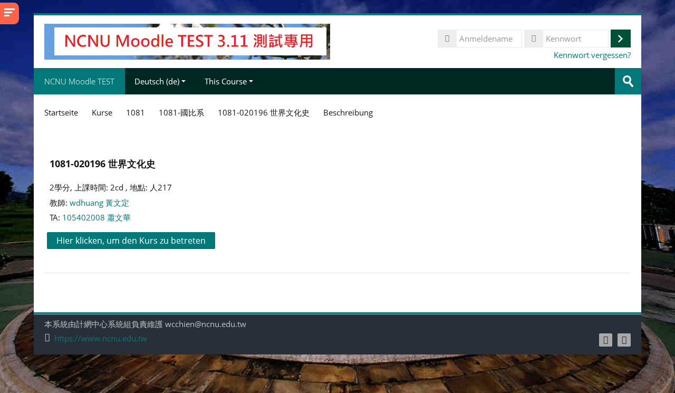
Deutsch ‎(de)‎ (156, 81)
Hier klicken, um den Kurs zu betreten (131, 240)
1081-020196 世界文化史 (103, 163)
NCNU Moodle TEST (79, 81)
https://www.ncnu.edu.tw (100, 338)
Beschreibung (348, 112)
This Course (226, 81)
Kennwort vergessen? (592, 55)
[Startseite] (187, 40)
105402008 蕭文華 (96, 217)
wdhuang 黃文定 (99, 202)
